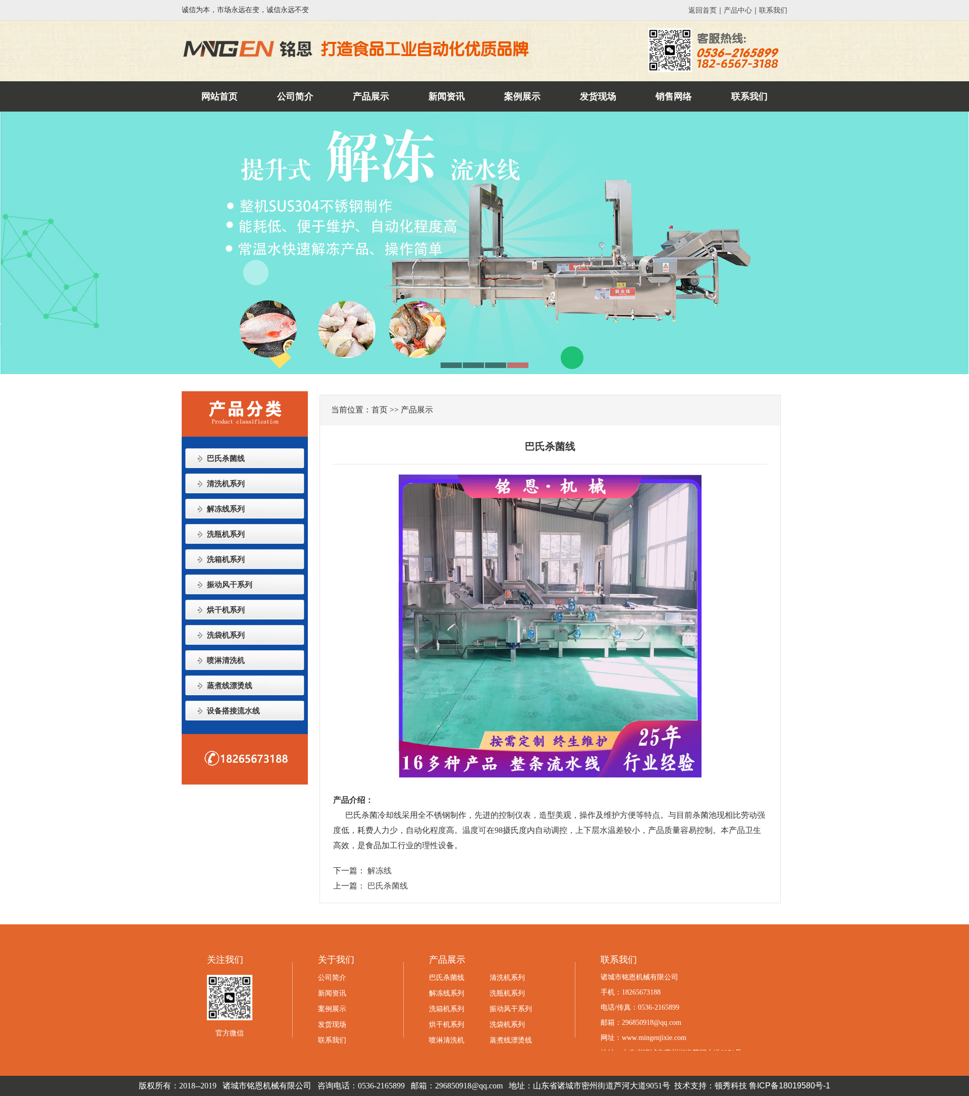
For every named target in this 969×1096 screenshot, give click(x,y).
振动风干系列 (229, 585)
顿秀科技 (731, 1085)
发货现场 (598, 96)
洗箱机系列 (226, 559)
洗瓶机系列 (226, 534)
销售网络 (674, 96)
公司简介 (295, 96)
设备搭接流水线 (233, 711)
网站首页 (219, 96)
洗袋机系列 (226, 635)
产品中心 (738, 10)
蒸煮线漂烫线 (229, 686)
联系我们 (773, 10)
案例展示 (522, 96)
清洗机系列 (226, 484)
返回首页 (702, 10)
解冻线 (379, 870)
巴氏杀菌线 (226, 458)
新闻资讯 (446, 96)
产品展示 (371, 96)
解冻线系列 (226, 509)
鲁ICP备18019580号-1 (789, 1085)
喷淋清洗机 (226, 660)
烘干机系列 (226, 610)
